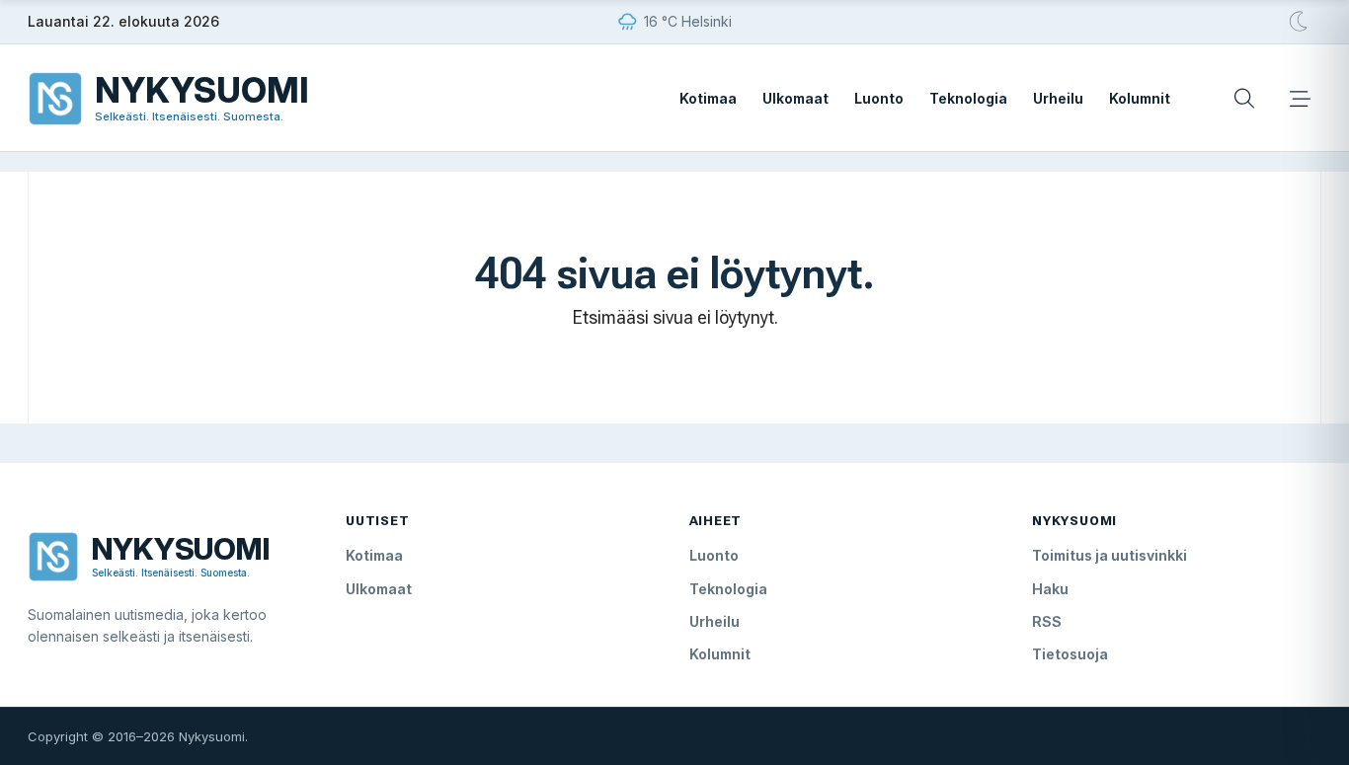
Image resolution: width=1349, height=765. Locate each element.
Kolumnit (1139, 98)
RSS (1047, 621)
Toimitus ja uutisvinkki (1109, 555)
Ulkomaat (795, 98)
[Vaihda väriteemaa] (1299, 21)
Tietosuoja (1070, 654)
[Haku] (1244, 98)
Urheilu (1058, 98)
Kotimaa (708, 98)
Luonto (879, 98)
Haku (1050, 588)
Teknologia (968, 98)
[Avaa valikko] (1299, 98)
